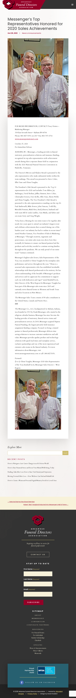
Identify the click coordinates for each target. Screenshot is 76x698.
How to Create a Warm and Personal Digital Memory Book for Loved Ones (32, 480)
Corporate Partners (38, 625)
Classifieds (38, 640)
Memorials (38, 653)
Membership (38, 618)
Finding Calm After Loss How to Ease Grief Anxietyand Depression (29, 472)
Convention (38, 622)
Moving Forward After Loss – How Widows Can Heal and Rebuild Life (31, 476)
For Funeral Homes (38, 633)
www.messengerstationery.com (26, 139)
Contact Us (38, 554)
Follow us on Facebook (40, 682)
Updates (38, 645)
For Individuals (38, 635)
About (38, 615)
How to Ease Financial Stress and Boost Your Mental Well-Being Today (31, 468)
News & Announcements (31, 33)
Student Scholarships (38, 638)
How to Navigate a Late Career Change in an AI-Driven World (28, 463)
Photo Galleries (38, 651)
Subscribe (33, 602)
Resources (38, 629)
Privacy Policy (32, 694)
